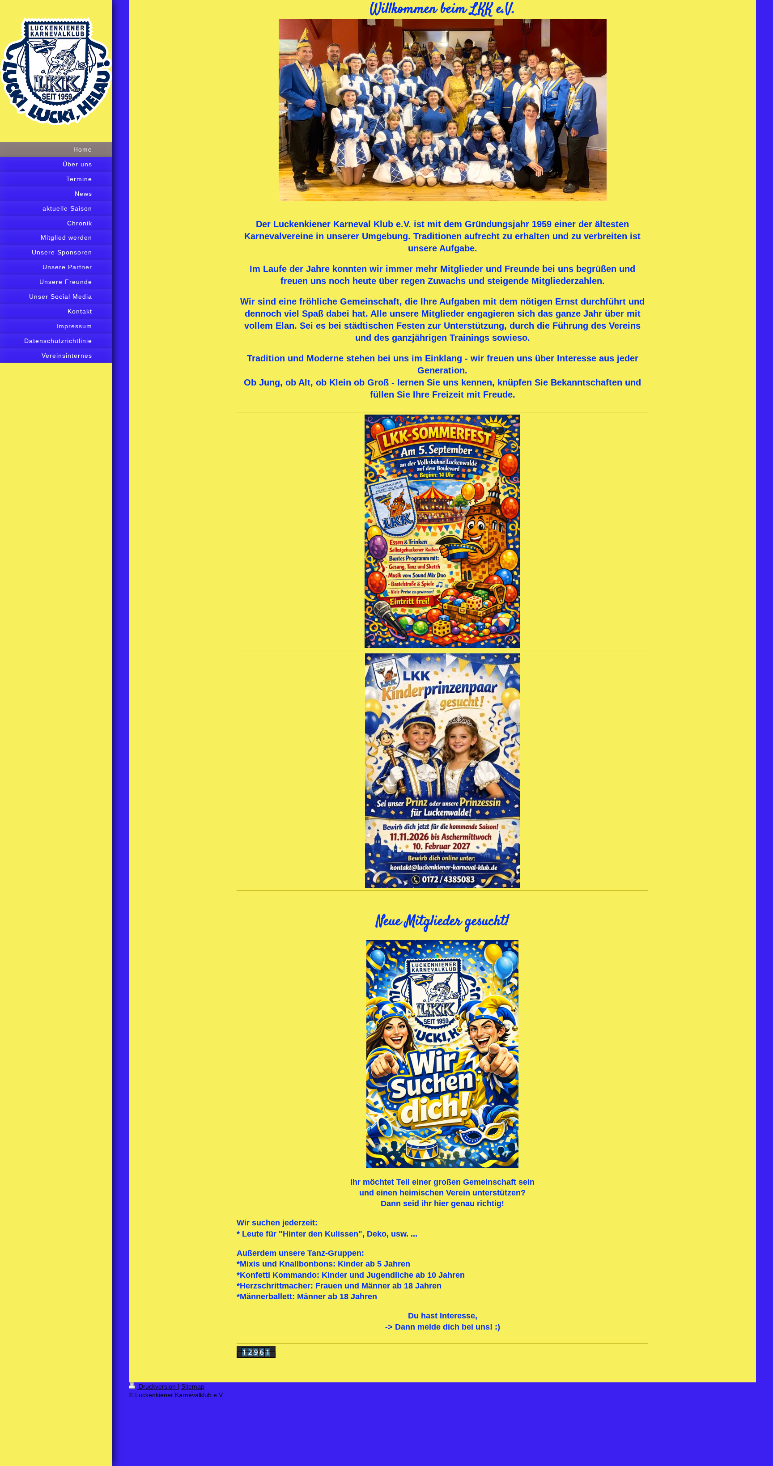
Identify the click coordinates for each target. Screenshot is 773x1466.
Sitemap (192, 1386)
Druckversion (157, 1386)
